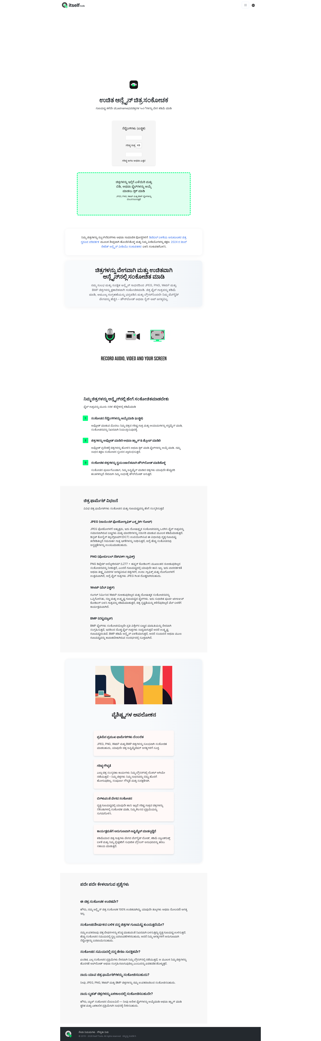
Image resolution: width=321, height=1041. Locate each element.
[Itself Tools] (133, 348)
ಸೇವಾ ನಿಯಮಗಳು (87, 1032)
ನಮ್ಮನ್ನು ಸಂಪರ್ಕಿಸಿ (129, 1036)
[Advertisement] (234, 120)
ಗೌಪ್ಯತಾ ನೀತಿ (102, 1032)
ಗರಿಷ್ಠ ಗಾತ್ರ (130, 145)
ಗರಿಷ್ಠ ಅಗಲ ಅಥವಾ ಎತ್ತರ (133, 160)
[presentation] (134, 193)
